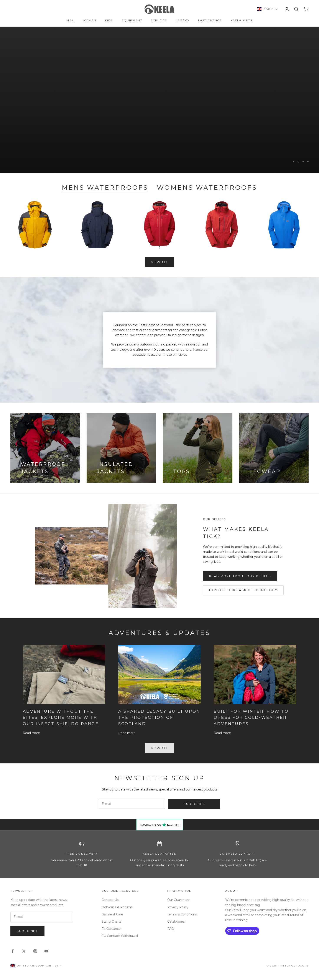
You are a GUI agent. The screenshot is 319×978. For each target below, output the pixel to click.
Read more (31, 733)
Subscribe (194, 803)
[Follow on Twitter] (24, 951)
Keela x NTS (242, 20)
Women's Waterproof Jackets (267, 116)
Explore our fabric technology (243, 590)
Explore (159, 20)
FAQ (170, 929)
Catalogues (175, 921)
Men (70, 20)
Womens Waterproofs (207, 187)
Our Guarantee (178, 900)
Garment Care (112, 914)
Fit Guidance (111, 929)
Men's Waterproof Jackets (180, 116)
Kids (109, 20)
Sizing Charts (111, 921)
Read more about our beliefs (240, 576)
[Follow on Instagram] (35, 951)
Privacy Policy (177, 907)
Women (89, 20)
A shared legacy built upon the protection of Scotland (159, 717)
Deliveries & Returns (117, 907)
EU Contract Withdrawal (120, 936)
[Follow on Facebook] (12, 951)
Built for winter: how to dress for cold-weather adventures (251, 717)
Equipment (132, 20)
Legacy (182, 20)
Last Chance (210, 20)
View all (159, 262)
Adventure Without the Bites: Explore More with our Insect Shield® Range (61, 717)
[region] (159, 100)
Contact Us (110, 900)
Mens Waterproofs (105, 187)
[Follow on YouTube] (46, 951)
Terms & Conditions (182, 914)
